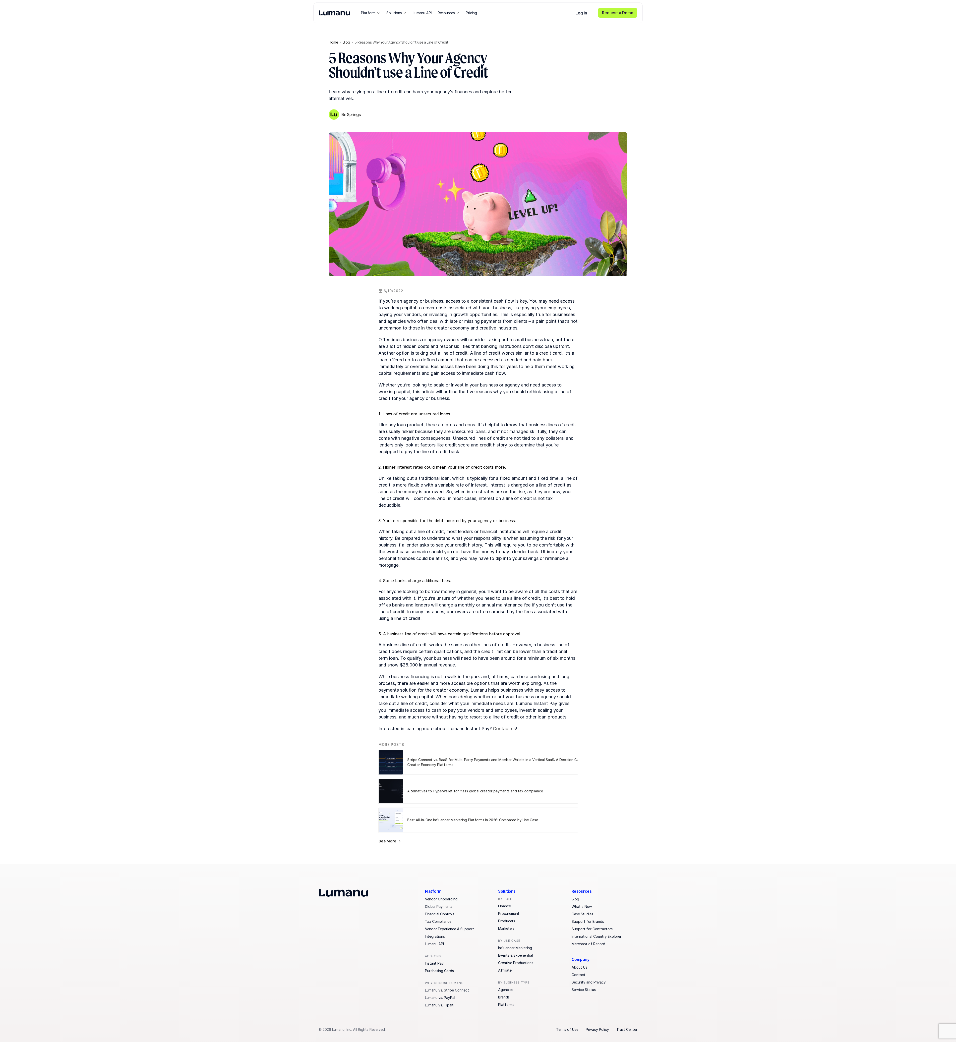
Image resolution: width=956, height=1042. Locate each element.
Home (333, 42)
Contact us (504, 728)
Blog (346, 42)
